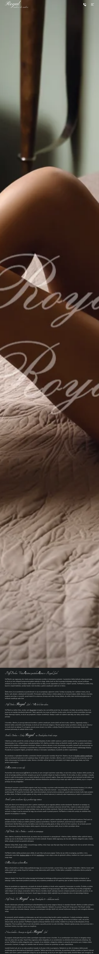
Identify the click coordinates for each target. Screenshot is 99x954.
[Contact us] (84, 6)
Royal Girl (33, 710)
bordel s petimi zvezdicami (83, 756)
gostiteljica (40, 855)
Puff (24, 773)
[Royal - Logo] (16, 7)
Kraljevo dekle (24, 855)
